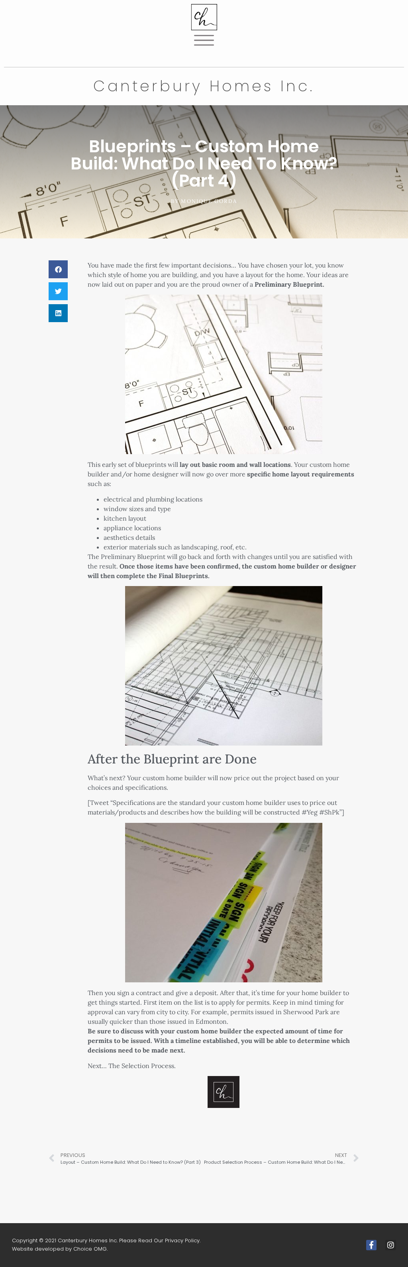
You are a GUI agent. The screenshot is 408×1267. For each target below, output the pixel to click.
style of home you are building (152, 275)
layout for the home (274, 275)
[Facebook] (371, 1245)
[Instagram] (390, 1245)
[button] (58, 269)
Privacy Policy (182, 1240)
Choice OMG (90, 1249)
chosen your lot (289, 265)
